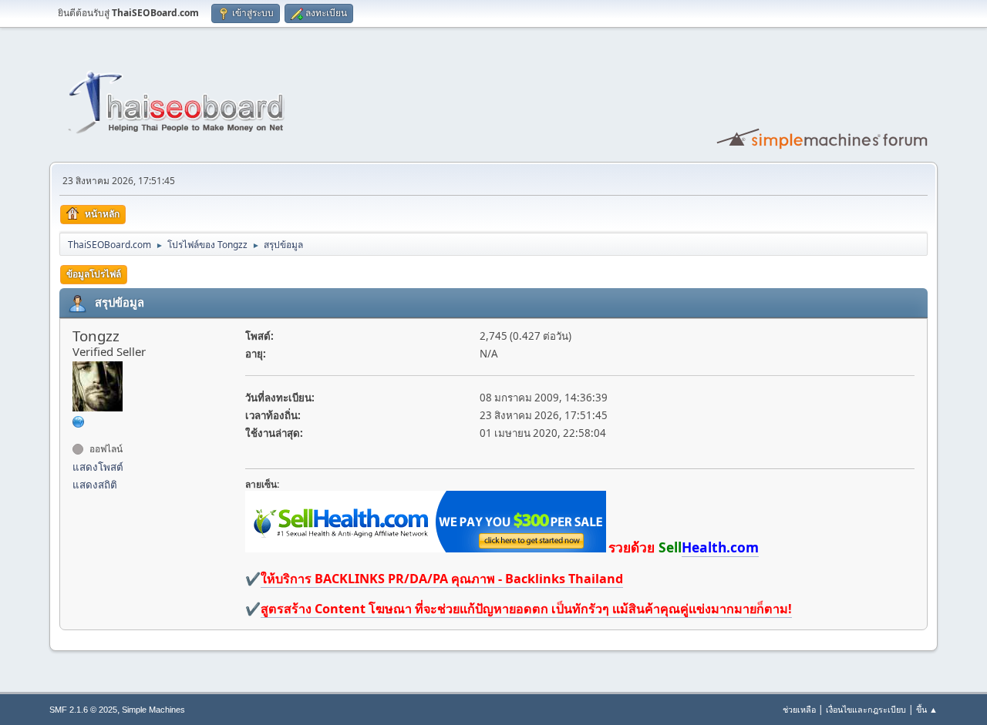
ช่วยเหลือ (799, 709)
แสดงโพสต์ (97, 467)
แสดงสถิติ (94, 485)
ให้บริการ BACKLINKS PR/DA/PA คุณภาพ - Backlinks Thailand (442, 578)
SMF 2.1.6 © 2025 (83, 709)
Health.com (720, 547)
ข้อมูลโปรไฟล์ (93, 273)
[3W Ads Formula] (78, 421)
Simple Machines (153, 709)
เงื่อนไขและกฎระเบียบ (866, 709)
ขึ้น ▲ (927, 709)
